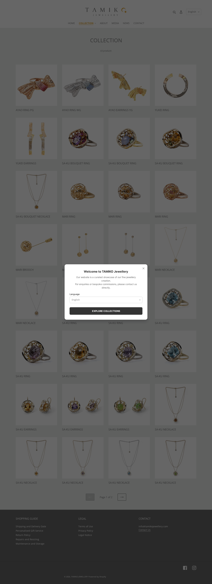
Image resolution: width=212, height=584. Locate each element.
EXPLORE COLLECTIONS (106, 311)
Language (75, 294)
